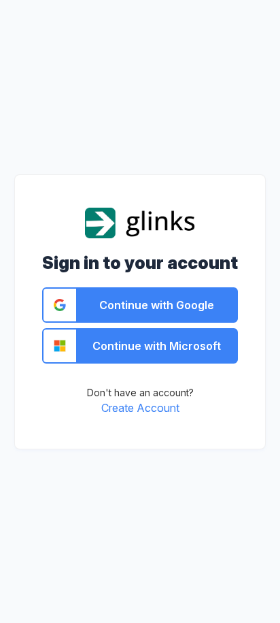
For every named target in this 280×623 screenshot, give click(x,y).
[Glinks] (140, 221)
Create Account (140, 408)
